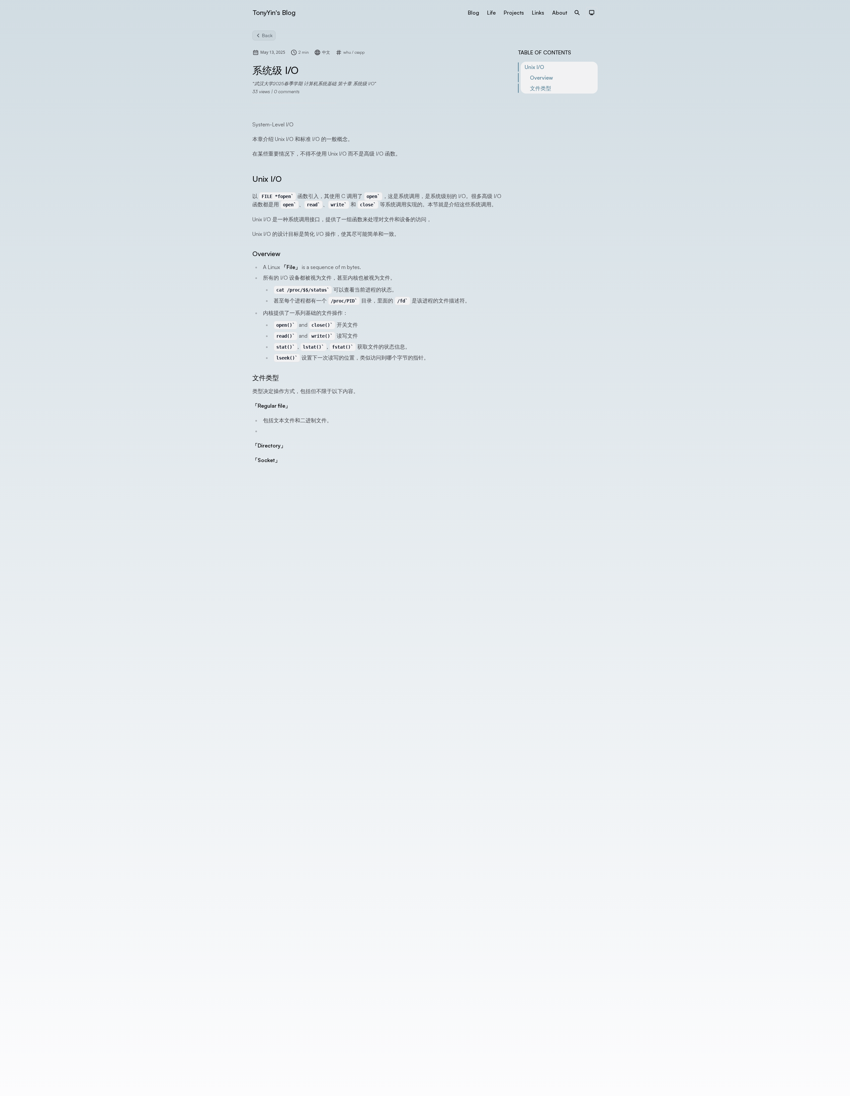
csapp (360, 52)
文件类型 (540, 88)
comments (286, 91)
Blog (473, 12)
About (559, 12)
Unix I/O (534, 67)
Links (538, 12)
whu (347, 52)
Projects (514, 12)
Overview (541, 77)
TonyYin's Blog (274, 12)
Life (491, 12)
